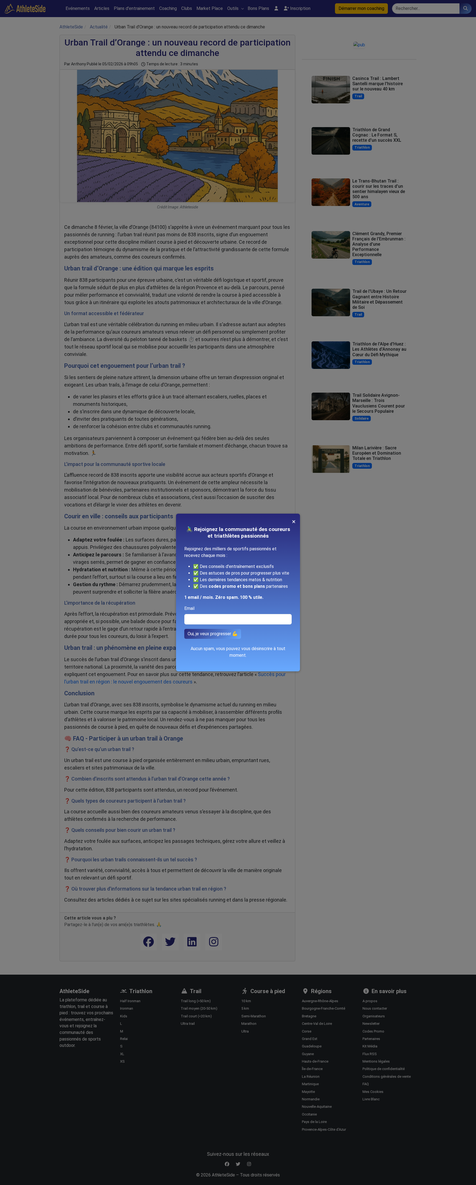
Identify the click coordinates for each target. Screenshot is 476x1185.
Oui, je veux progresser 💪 (213, 633)
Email (189, 608)
